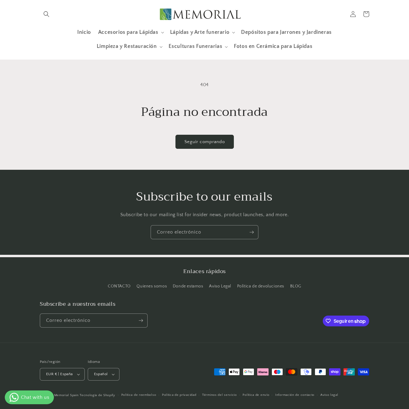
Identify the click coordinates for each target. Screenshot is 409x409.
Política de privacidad (179, 395)
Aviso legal (329, 395)
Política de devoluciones (260, 286)
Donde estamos (188, 286)
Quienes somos (152, 286)
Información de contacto (294, 395)
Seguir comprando (204, 141)
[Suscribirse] (251, 232)
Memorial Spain (66, 395)
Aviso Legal (220, 286)
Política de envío (256, 395)
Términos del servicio (219, 395)
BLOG (295, 286)
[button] (46, 14)
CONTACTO (119, 286)
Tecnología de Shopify (97, 395)
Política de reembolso (138, 395)
